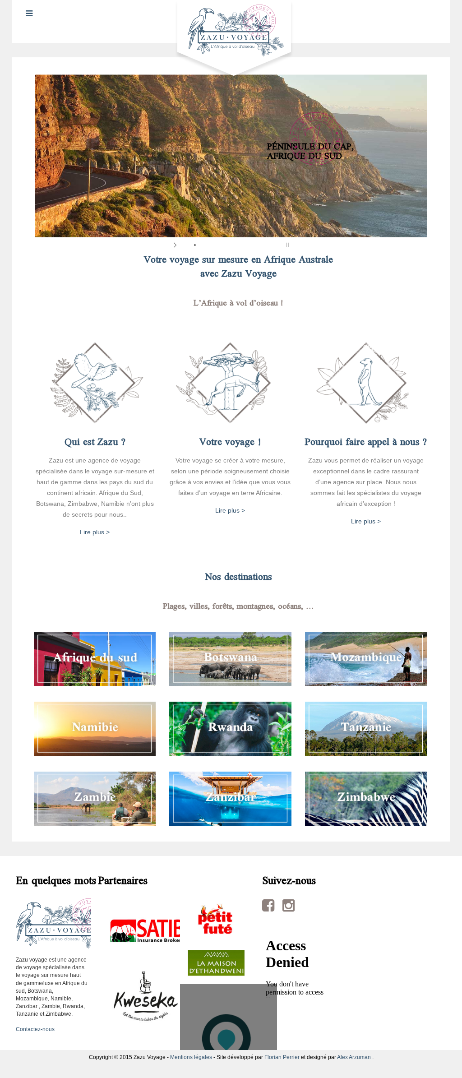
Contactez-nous (35, 1029)
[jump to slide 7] (240, 245)
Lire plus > (95, 532)
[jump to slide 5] (221, 245)
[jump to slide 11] (276, 245)
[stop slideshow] (286, 245)
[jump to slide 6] (231, 245)
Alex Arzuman (354, 1057)
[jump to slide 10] (267, 245)
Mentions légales (191, 1057)
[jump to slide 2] (194, 245)
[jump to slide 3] (203, 245)
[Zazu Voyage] (231, 40)
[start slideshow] (175, 245)
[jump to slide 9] (258, 245)
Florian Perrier (282, 1057)
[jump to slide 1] (185, 245)
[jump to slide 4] (212, 245)
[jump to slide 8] (249, 245)
